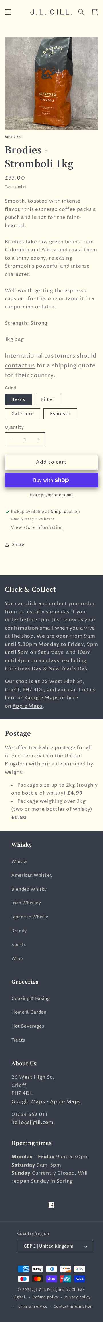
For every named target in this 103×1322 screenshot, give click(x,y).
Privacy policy (78, 1297)
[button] (8, 12)
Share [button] (18, 545)
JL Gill (39, 1289)
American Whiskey (32, 875)
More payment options (52, 495)
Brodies (13, 137)
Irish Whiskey (26, 903)
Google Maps (42, 698)
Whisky (19, 862)
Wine (17, 959)
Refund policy (45, 1297)
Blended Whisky (29, 889)
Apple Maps (27, 706)
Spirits (18, 945)
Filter (47, 400)
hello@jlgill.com (32, 1122)
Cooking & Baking (30, 999)
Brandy (19, 931)
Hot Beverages (27, 1026)
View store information (37, 528)
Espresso (60, 414)
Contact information (73, 1306)
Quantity (14, 427)
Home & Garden (29, 1012)
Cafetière (22, 414)
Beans (18, 400)
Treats (18, 1040)
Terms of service (32, 1306)
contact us (20, 366)
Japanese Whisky (29, 917)
